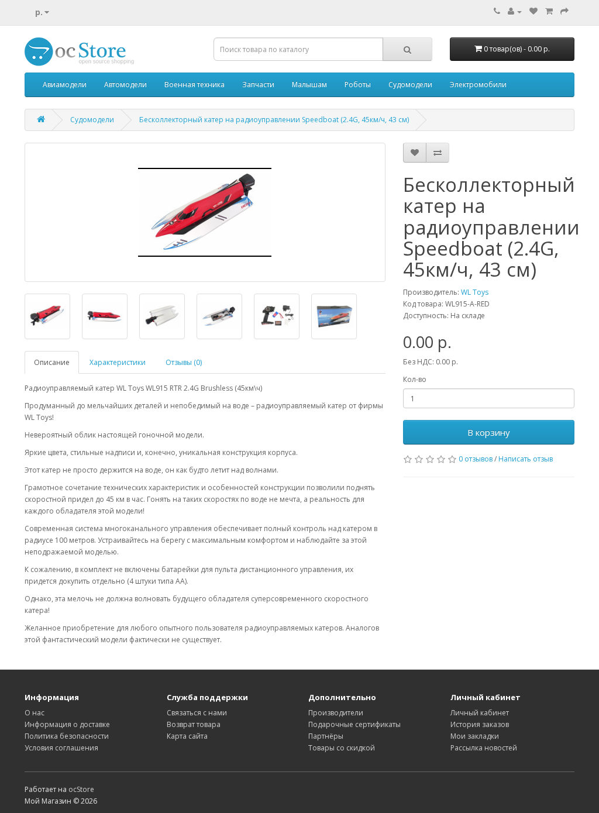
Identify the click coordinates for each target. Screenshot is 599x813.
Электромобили (478, 84)
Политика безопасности (67, 736)
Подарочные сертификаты (354, 724)
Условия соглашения (61, 748)
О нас (34, 713)
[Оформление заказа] (564, 11)
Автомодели (125, 84)
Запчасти (258, 84)
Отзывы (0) (184, 362)
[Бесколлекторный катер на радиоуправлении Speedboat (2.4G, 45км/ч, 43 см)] (205, 212)
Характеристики (117, 362)
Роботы (358, 84)
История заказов (479, 724)
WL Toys (474, 292)
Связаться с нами (197, 713)
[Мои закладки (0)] (533, 11)
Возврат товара (194, 724)
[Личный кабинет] (515, 11)
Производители (335, 713)
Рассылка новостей (483, 748)
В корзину (488, 432)
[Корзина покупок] (549, 11)
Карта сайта (187, 736)
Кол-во (414, 379)
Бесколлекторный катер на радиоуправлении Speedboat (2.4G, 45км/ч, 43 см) (274, 120)
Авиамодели (65, 84)
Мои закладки (474, 736)
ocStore (81, 789)
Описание (52, 362)
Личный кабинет (479, 713)
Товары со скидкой (341, 748)
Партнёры (325, 736)
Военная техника (194, 84)
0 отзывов (476, 459)
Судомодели (410, 84)
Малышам (309, 84)
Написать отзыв (525, 459)
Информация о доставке (67, 724)
